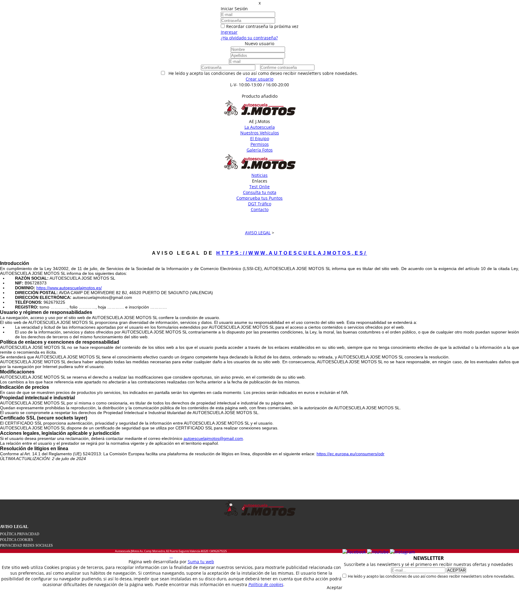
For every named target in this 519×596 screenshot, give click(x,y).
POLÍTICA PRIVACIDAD (19, 534)
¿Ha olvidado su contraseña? (249, 38)
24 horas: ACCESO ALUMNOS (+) (260, 90)
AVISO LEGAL (14, 526)
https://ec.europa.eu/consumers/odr (350, 453)
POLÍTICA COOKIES (16, 540)
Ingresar (229, 32)
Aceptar (334, 587)
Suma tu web (201, 561)
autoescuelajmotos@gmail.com (213, 438)
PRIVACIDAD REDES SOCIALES (26, 545)
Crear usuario (259, 79)
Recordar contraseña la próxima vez (262, 26)
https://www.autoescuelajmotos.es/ (291, 253)
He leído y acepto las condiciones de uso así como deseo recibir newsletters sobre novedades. (431, 576)
